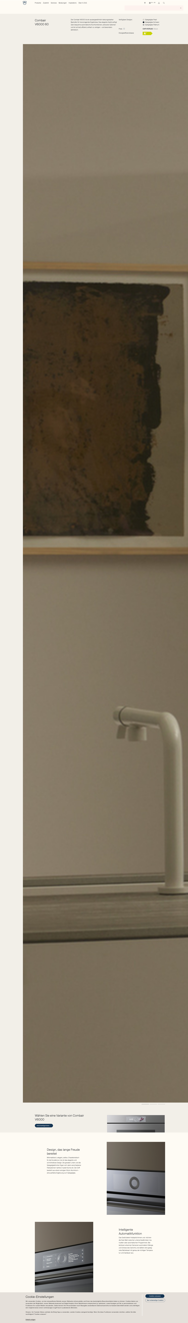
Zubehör (46, 3)
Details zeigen (30, 1319)
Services (54, 3)
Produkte (38, 3)
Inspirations (72, 3)
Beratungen (63, 3)
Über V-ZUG (82, 3)
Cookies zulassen (155, 1296)
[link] (145, 3)
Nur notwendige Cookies (155, 1300)
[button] (136, 1123)
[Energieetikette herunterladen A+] (148, 35)
